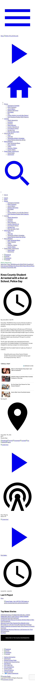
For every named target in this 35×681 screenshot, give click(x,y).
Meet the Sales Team (13, 131)
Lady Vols (10, 136)
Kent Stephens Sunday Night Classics (18, 117)
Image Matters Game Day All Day (16, 140)
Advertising (10, 154)
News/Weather (8, 141)
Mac (8, 113)
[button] (17, 371)
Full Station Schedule (13, 105)
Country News (11, 149)
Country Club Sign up (13, 127)
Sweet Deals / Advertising (11, 151)
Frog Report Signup (13, 128)
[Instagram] (7, 258)
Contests (10, 122)
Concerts (10, 123)
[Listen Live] (17, 462)
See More (3, 633)
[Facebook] (7, 254)
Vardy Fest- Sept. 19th (7, 264)
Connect (6, 118)
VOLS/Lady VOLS (9, 133)
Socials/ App (11, 130)
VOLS (9, 135)
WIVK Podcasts (11, 107)
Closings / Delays (12, 148)
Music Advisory (11, 125)
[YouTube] (7, 259)
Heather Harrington (12, 110)
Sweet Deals (11, 153)
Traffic (9, 146)
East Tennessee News (13, 143)
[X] (6, 256)
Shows (6, 104)
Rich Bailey (10, 112)
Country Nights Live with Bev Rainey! (18, 115)
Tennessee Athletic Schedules (15, 138)
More (2, 598)
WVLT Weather (11, 144)
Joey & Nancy (11, 109)
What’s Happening (12, 120)
